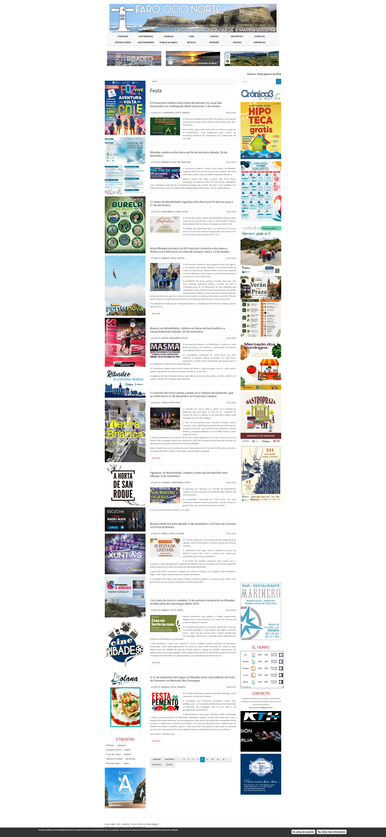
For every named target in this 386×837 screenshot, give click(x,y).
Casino (178, 211)
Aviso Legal (110, 824)
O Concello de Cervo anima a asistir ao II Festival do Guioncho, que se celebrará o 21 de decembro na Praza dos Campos (191, 394)
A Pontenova (168, 112)
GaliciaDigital (152, 824)
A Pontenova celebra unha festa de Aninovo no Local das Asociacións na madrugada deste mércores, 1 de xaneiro (186, 104)
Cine (191, 36)
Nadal (178, 402)
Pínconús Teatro (113, 763)
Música (191, 42)
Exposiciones (123, 42)
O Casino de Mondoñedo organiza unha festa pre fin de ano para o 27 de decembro (191, 203)
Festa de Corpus (113, 754)
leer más (156, 313)
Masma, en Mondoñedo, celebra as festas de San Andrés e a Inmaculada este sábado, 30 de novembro (187, 329)
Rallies (128, 749)
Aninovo (186, 112)
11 (218, 759)
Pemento (181, 687)
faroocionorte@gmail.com (261, 707)
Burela (165, 533)
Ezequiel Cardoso (114, 749)
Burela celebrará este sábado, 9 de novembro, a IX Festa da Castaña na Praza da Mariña (193, 525)
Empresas (259, 42)
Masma (165, 338)
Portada (123, 36)
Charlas (169, 36)
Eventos (260, 36)
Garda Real (130, 758)
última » (169, 764)
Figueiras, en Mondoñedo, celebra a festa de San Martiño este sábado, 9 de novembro (189, 474)
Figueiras (166, 482)
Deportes (237, 36)
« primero (156, 759)
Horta (180, 610)
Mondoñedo (168, 211)
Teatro (237, 42)
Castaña (180, 533)
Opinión (214, 42)
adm (118, 824)
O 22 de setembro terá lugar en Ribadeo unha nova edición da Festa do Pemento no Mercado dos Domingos (192, 678)
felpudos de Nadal (114, 758)
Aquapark (121, 745)
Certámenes (146, 36)
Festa (178, 112)
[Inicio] (193, 18)
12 (223, 759)
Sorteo (181, 258)
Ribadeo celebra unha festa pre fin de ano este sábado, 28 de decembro (188, 153)
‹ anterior (169, 759)
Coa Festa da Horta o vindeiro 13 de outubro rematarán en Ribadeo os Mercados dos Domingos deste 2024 (192, 601)
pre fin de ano (184, 162)
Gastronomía (146, 42)
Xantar (126, 763)
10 (212, 759)
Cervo (165, 402)
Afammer (110, 745)
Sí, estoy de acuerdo (303, 832)
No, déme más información (331, 832)
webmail (126, 824)
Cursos (214, 36)
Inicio (154, 81)
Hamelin (127, 754)
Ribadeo (165, 162)
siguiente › (157, 764)
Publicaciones (168, 42)
